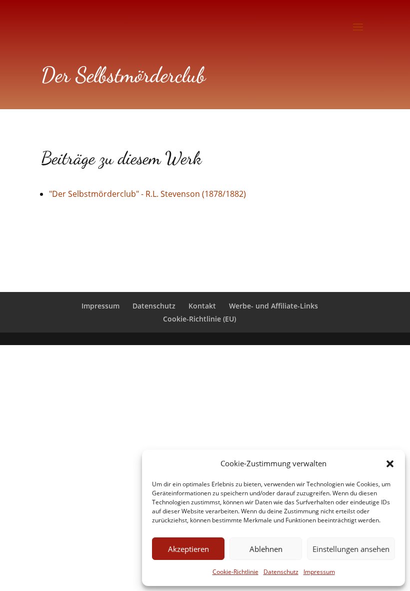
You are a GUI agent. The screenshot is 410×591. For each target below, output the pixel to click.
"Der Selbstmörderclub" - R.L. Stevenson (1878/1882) (147, 193)
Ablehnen (266, 549)
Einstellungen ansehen (351, 549)
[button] (390, 464)
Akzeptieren (188, 549)
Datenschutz (281, 571)
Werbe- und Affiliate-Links (273, 306)
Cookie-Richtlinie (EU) (199, 319)
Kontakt (202, 306)
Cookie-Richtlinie (235, 571)
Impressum (319, 571)
